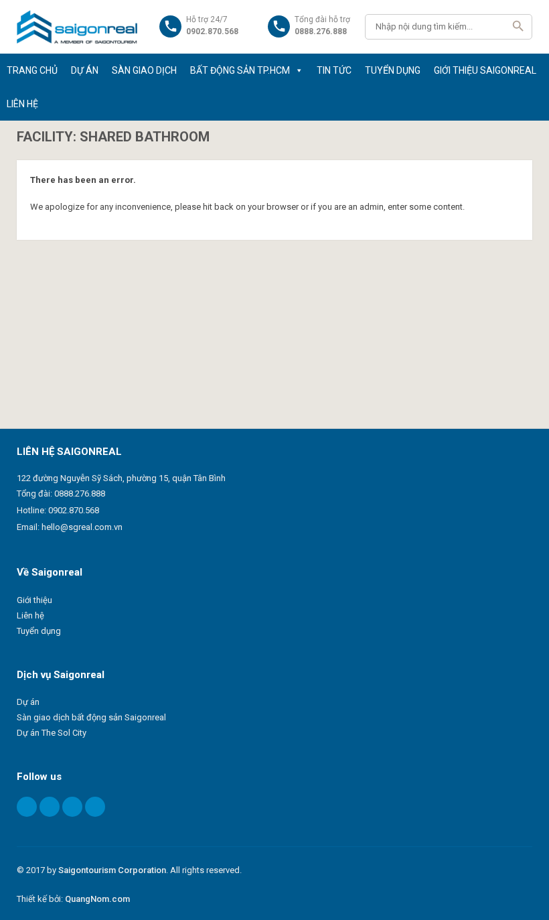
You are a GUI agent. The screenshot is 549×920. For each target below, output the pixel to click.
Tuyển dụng (39, 631)
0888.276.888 (79, 493)
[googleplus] (72, 807)
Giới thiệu (34, 600)
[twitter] (50, 807)
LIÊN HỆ (22, 103)
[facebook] (27, 807)
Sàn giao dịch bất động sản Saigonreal (91, 717)
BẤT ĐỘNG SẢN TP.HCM (240, 70)
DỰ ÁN (84, 70)
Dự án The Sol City (51, 733)
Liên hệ (30, 615)
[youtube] (95, 807)
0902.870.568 (73, 510)
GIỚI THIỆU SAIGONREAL (485, 70)
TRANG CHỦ (32, 70)
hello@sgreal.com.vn (82, 527)
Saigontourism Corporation (112, 870)
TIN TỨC (334, 70)
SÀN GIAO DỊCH (144, 70)
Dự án (28, 702)
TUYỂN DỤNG (392, 70)
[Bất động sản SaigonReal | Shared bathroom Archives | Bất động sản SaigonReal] (77, 27)
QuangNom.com (97, 899)
